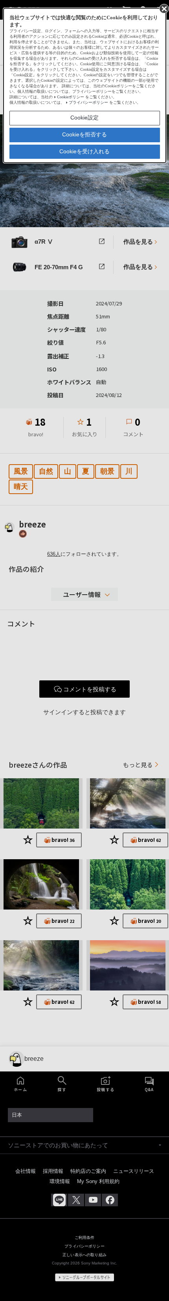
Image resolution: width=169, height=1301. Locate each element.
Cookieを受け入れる (84, 151)
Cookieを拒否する (84, 134)
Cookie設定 (84, 117)
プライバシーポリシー (88, 102)
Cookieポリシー (70, 97)
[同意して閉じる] (163, 8)
